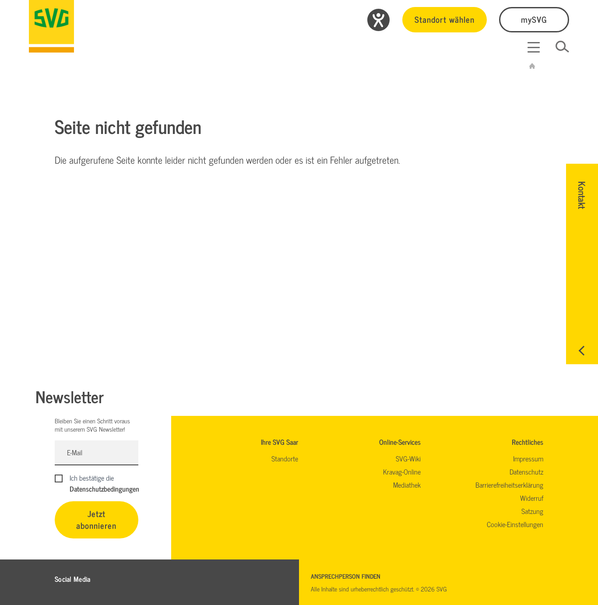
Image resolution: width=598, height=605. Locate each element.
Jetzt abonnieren (96, 519)
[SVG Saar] (51, 26)
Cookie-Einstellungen (515, 524)
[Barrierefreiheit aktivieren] (378, 20)
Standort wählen (445, 19)
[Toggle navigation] (534, 47)
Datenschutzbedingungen (104, 488)
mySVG (534, 19)
